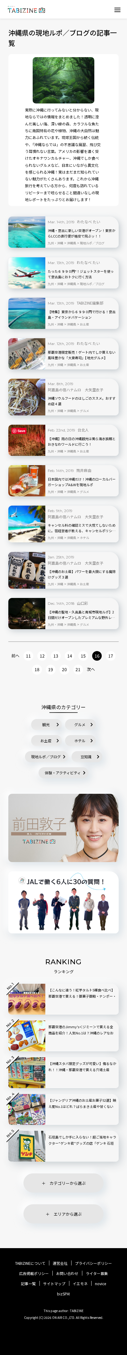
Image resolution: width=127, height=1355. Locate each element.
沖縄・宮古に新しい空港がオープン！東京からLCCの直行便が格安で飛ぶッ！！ (81, 233)
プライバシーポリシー (93, 1263)
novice (100, 1283)
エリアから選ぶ (68, 1214)
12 (42, 656)
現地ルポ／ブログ (46, 756)
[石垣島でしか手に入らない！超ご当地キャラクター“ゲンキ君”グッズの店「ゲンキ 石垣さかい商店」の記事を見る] (26, 1146)
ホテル (79, 740)
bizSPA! (63, 1293)
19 (50, 669)
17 (110, 656)
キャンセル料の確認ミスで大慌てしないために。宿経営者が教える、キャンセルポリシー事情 (82, 528)
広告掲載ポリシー (34, 1273)
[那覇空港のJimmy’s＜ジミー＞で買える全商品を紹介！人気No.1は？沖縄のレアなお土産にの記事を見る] (26, 1035)
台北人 (83, 429)
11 (28, 656)
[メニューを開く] (117, 9)
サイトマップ (54, 1283)
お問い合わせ (67, 1273)
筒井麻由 (83, 470)
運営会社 (60, 1263)
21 (78, 669)
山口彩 (82, 603)
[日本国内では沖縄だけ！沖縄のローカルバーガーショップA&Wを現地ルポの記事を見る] (26, 480)
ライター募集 (97, 1273)
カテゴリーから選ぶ (68, 1183)
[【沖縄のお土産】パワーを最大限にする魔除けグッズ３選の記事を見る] (26, 570)
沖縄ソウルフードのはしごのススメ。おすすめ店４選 (82, 401)
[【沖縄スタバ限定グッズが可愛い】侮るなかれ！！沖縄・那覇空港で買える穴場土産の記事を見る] (26, 1072)
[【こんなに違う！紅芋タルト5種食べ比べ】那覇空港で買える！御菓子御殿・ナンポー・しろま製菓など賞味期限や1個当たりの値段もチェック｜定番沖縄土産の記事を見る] (26, 999)
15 (83, 656)
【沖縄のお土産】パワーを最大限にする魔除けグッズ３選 (82, 574)
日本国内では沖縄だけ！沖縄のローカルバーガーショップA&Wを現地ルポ (82, 482)
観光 (46, 724)
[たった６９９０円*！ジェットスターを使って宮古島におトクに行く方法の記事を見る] (26, 272)
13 (55, 656)
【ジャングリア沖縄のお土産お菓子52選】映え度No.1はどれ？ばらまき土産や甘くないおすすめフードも (82, 1106)
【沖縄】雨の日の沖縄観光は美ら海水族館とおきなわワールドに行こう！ (82, 441)
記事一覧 (28, 1283)
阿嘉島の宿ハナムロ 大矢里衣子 (75, 389)
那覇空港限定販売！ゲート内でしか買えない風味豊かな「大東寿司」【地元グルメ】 (82, 355)
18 (37, 669)
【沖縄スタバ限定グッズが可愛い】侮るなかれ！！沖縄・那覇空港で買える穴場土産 (82, 1066)
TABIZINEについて (30, 1263)
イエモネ (80, 1283)
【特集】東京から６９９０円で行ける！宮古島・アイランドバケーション (82, 314)
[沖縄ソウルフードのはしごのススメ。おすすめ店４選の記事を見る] (26, 397)
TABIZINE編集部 (90, 302)
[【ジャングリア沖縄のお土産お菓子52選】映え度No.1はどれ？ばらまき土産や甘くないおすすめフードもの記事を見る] (26, 1109)
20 (64, 669)
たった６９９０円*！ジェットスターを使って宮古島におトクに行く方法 (81, 274)
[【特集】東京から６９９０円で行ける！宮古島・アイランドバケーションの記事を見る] (26, 313)
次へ (91, 669)
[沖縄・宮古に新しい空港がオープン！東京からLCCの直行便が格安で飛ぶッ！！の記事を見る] (26, 232)
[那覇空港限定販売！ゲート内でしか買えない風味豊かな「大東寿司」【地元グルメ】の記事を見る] (26, 353)
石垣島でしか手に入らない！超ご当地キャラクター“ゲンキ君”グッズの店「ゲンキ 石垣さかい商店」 (82, 1143)
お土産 (45, 740)
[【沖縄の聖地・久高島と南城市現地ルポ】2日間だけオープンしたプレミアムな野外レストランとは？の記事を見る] (26, 613)
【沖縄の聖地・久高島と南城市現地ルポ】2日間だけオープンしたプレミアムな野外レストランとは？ (81, 615)
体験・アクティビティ (63, 772)
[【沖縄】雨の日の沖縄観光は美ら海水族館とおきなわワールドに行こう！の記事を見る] (26, 440)
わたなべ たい (88, 221)
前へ (15, 656)
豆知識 (86, 756)
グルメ (79, 724)
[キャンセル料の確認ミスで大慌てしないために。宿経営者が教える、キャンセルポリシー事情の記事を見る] (26, 524)
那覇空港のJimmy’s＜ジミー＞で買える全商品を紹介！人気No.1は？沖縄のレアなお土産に (80, 1032)
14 (69, 656)
